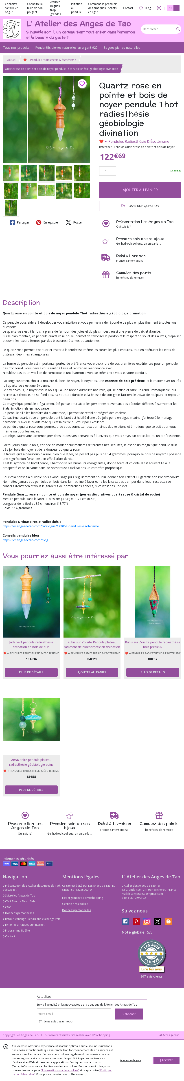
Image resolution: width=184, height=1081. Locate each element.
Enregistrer (50, 222)
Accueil (11, 60)
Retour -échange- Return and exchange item (32, 919)
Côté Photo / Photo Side (19, 901)
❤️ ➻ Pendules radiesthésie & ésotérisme (49, 60)
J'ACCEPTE (166, 1060)
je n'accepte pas (130, 1060)
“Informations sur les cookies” (60, 1070)
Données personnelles (19, 913)
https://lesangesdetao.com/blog (25, 540)
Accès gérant (170, 1035)
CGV (7, 907)
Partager (22, 222)
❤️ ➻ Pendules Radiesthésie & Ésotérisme (134, 141)
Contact (128, 8)
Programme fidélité (17, 930)
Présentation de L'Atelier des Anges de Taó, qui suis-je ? (32, 888)
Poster (77, 222)
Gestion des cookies (75, 904)
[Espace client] (159, 8)
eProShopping (101, 1035)
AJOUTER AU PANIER (140, 189)
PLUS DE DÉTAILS (31, 672)
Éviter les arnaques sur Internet (24, 925)
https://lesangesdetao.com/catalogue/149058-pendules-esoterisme (51, 526)
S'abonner (129, 1014)
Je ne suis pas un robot (58, 1021)
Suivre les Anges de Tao (19, 895)
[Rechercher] (178, 29)
